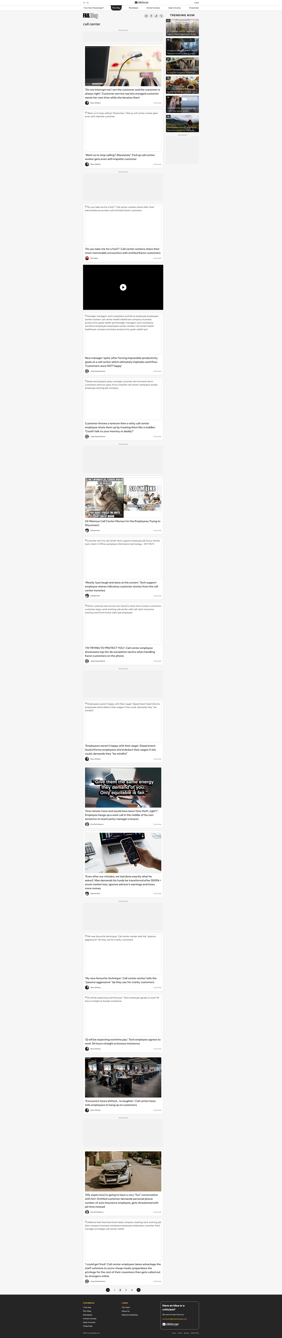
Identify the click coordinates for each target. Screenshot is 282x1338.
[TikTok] (156, 16)
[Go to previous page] (108, 1290)
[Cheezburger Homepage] (142, 3)
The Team (126, 1307)
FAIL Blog (87, 1311)
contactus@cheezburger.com (174, 1319)
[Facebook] (151, 16)
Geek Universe (89, 1322)
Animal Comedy (89, 1318)
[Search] (88, 2)
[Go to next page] (139, 1290)
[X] (161, 16)
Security (186, 1333)
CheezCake (87, 1326)
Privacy (180, 1333)
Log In (196, 3)
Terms (174, 1333)
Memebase (87, 1315)
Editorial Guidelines (130, 1315)
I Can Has (87, 1307)
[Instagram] (146, 16)
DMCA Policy (195, 1333)
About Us (126, 1311)
